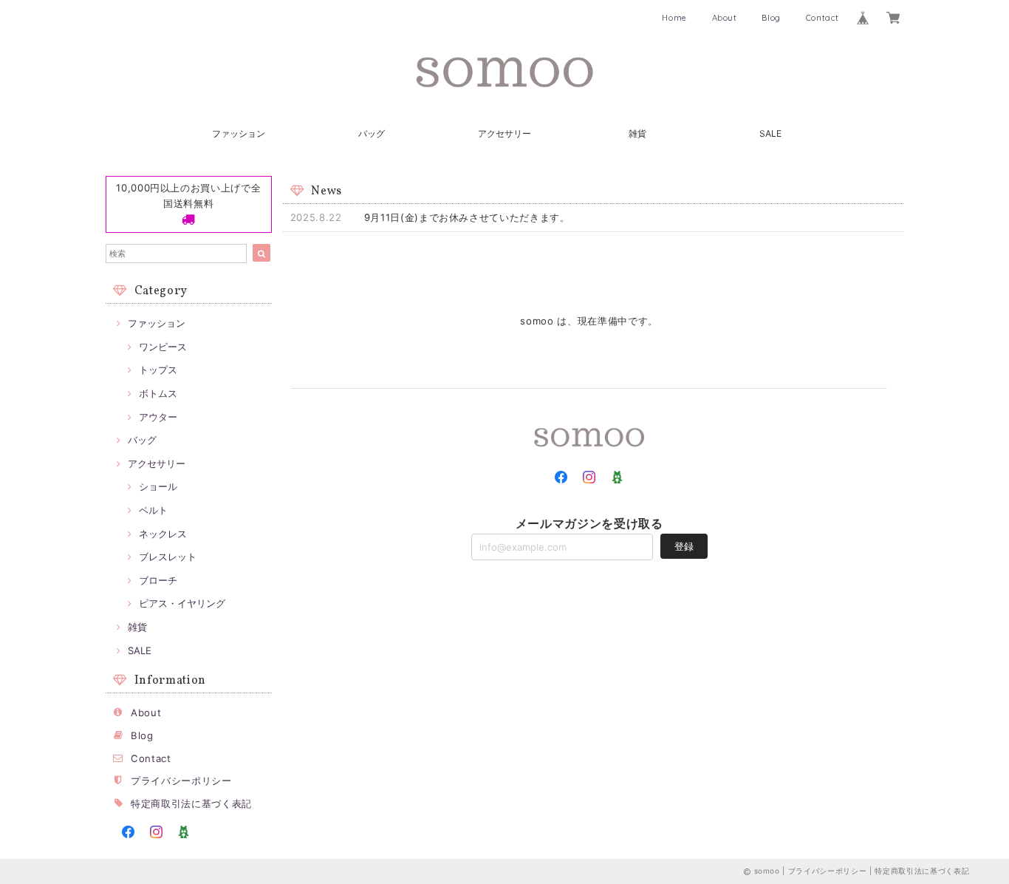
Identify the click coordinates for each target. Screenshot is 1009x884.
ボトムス (158, 393)
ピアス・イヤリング (182, 603)
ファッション (238, 133)
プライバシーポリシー (181, 780)
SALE (770, 133)
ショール (158, 486)
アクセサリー (504, 133)
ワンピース (163, 347)
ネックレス (163, 534)
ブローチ (158, 580)
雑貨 (637, 133)
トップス (158, 369)
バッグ (371, 133)
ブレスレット (167, 556)
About (724, 18)
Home (674, 18)
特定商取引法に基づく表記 (191, 803)
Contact (822, 18)
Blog (771, 18)
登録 (684, 546)
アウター (158, 417)
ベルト (153, 510)
